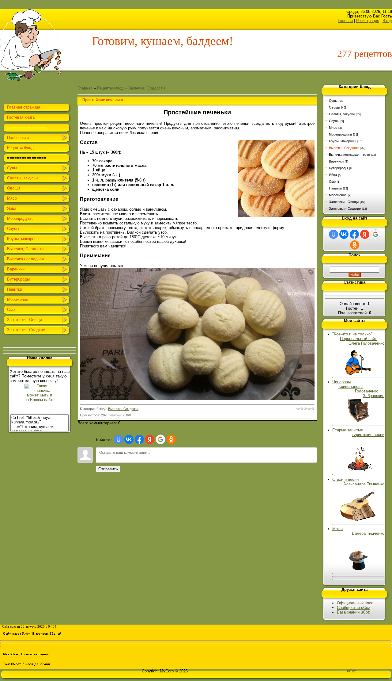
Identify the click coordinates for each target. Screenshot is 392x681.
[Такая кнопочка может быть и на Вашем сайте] (39, 413)
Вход (387, 20)
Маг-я (358, 531)
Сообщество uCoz (353, 607)
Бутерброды (338, 168)
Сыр (332, 181)
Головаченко (366, 391)
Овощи (334, 107)
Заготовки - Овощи (344, 202)
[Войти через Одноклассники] (171, 439)
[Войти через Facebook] (139, 439)
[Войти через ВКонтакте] (129, 439)
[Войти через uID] (118, 439)
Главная (345, 20)
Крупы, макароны (342, 141)
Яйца (333, 175)
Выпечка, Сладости (146, 88)
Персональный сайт (358, 338)
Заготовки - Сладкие (345, 208)
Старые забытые (358, 432)
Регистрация (367, 20)
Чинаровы (341, 382)
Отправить (108, 469)
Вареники (336, 161)
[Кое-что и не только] (358, 373)
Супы (333, 100)
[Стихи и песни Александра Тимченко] (358, 520)
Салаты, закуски (342, 114)
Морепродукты (340, 134)
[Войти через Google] (160, 439)
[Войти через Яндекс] (149, 439)
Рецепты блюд (110, 88)
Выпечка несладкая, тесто (349, 154)
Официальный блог (355, 603)
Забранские (373, 395)
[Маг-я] (358, 569)
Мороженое (338, 195)
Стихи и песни (358, 481)
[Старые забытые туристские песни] (358, 471)
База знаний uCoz (353, 612)
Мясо (333, 127)
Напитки (335, 188)
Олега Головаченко (366, 343)
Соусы (334, 121)
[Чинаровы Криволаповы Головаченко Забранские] (358, 421)
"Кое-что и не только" (352, 334)
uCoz (351, 671)
